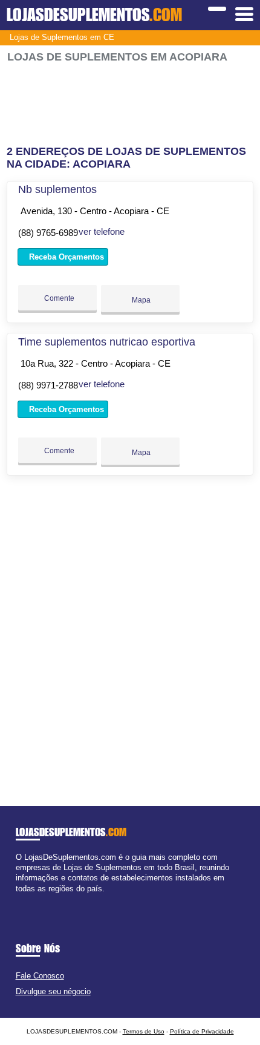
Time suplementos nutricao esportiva (106, 342)
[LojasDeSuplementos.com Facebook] (18, 898)
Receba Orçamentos (65, 256)
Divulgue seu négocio (53, 991)
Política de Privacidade (202, 1031)
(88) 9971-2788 (48, 385)
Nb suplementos (57, 189)
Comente (58, 298)
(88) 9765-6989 (48, 233)
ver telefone (102, 231)
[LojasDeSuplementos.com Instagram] (29, 898)
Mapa (140, 300)
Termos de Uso (143, 1031)
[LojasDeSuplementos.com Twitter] (24, 898)
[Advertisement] (130, 104)
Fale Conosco (40, 975)
